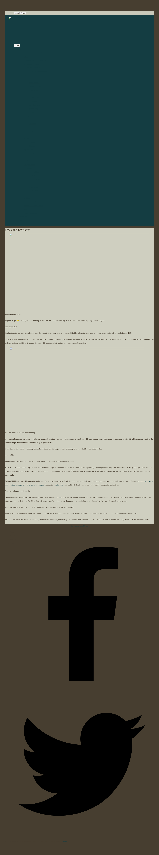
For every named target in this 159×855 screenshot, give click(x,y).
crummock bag (34, 94)
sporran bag (33, 109)
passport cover (29, 165)
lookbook (22, 75)
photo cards (33, 191)
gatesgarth (33, 131)
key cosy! (32, 153)
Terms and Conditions (79, 526)
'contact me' (58, 485)
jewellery (27, 161)
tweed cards (33, 187)
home (21, 49)
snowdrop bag (34, 105)
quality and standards (32, 68)
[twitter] (82, 836)
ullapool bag (33, 112)
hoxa (30, 127)
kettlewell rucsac (35, 97)
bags (25, 79)
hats (25, 120)
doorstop (32, 176)
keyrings (32, 157)
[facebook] (82, 690)
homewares (28, 168)
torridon (32, 142)
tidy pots (32, 183)
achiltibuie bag (34, 83)
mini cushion (34, 172)
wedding (27, 198)
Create (64, 841)
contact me (23, 217)
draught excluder (35, 179)
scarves (26, 138)
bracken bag (33, 90)
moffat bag (33, 101)
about (26, 57)
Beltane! (27, 209)
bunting (27, 194)
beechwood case (35, 86)
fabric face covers (30, 213)
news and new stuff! (31, 64)
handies (27, 135)
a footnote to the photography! (35, 71)
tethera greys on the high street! (36, 60)
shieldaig (32, 146)
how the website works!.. (33, 53)
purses (26, 116)
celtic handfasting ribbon (33, 206)
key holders (28, 150)
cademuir (32, 124)
